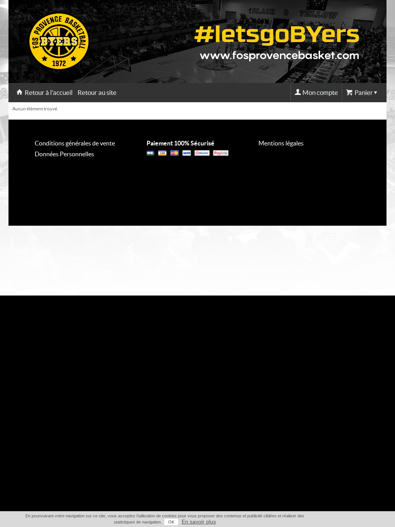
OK (171, 522)
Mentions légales (281, 143)
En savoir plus (199, 522)
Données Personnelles (64, 153)
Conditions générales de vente (75, 143)
